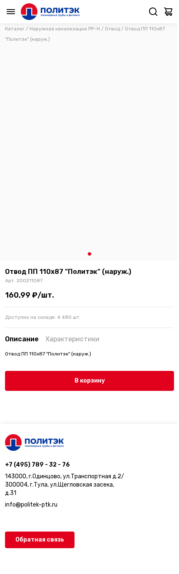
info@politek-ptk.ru (31, 504)
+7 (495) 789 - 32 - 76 (37, 464)
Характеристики (72, 339)
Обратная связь (39, 539)
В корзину (90, 380)
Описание (22, 339)
